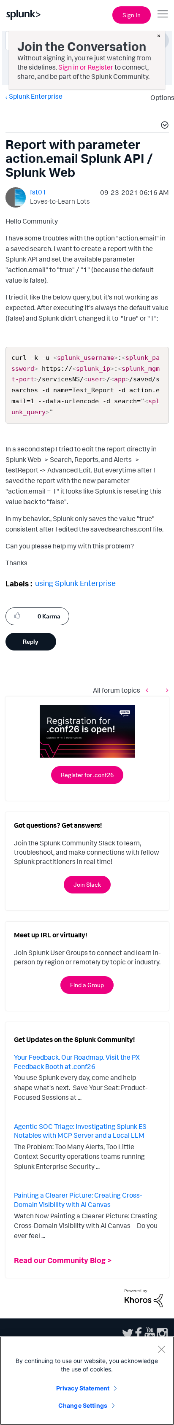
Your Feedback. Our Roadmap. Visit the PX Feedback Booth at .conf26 (77, 1062)
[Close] (161, 1349)
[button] (163, 126)
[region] (87, 1380)
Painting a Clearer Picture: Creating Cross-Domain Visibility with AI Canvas (78, 1200)
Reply (30, 641)
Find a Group (87, 984)
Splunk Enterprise (36, 96)
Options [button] (159, 97)
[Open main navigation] (163, 14)
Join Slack (87, 884)
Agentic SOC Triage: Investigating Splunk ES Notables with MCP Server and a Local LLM (80, 1131)
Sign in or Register (85, 67)
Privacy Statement (82, 1388)
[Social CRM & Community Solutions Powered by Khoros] (144, 1297)
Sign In (131, 15)
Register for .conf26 (87, 774)
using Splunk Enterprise (75, 583)
